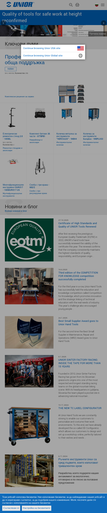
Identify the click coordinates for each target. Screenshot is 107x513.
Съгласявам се (11, 508)
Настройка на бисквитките (36, 508)
